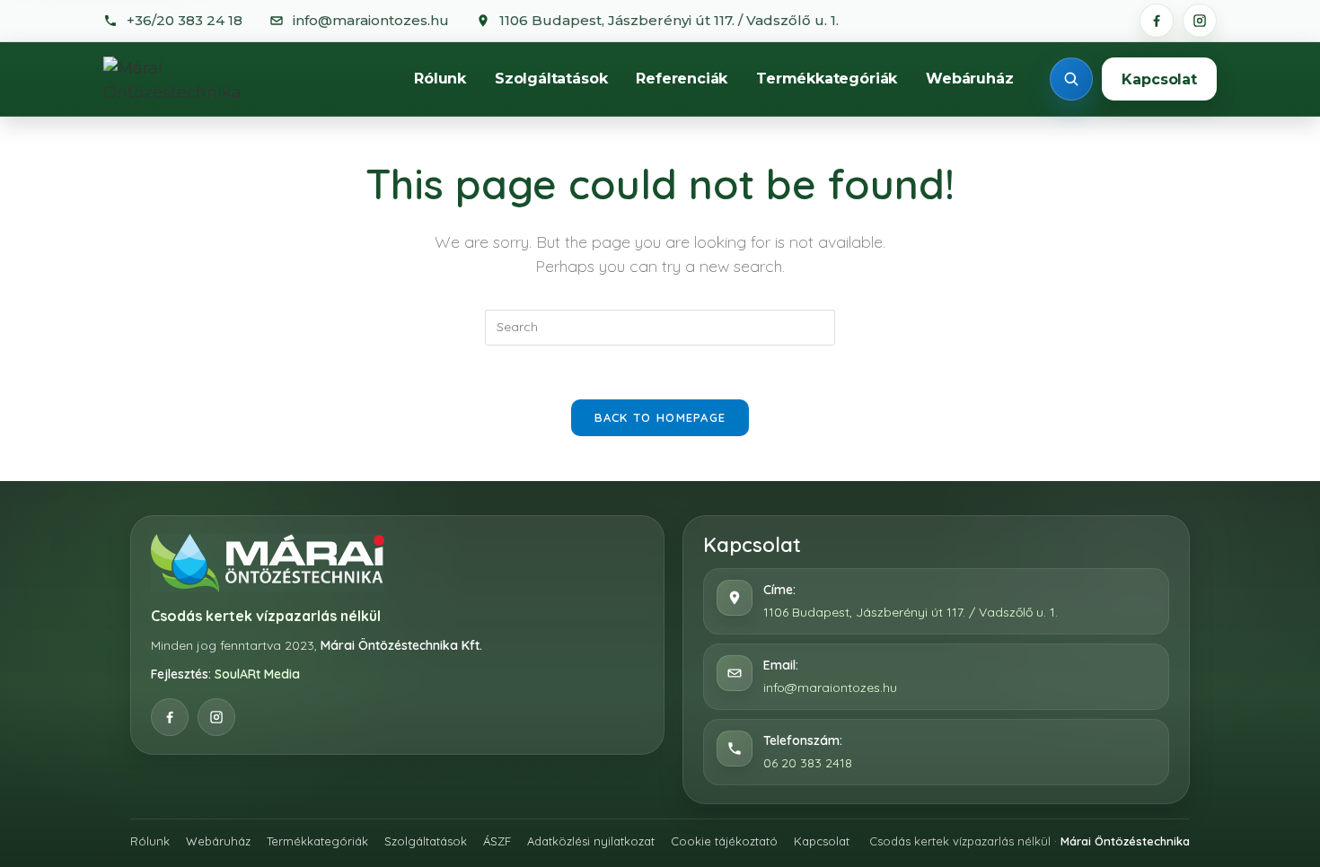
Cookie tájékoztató (724, 841)
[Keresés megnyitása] (1071, 79)
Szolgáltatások (551, 78)
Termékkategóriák (826, 78)
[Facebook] (1157, 21)
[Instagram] (1200, 21)
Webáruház (969, 78)
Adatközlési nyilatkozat (591, 841)
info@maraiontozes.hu (830, 687)
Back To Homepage (660, 417)
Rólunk (440, 78)
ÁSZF (497, 841)
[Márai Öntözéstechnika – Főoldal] (192, 79)
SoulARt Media (257, 674)
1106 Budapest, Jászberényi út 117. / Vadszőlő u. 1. (910, 612)
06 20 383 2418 (807, 763)
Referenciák (681, 78)
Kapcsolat (1159, 79)
